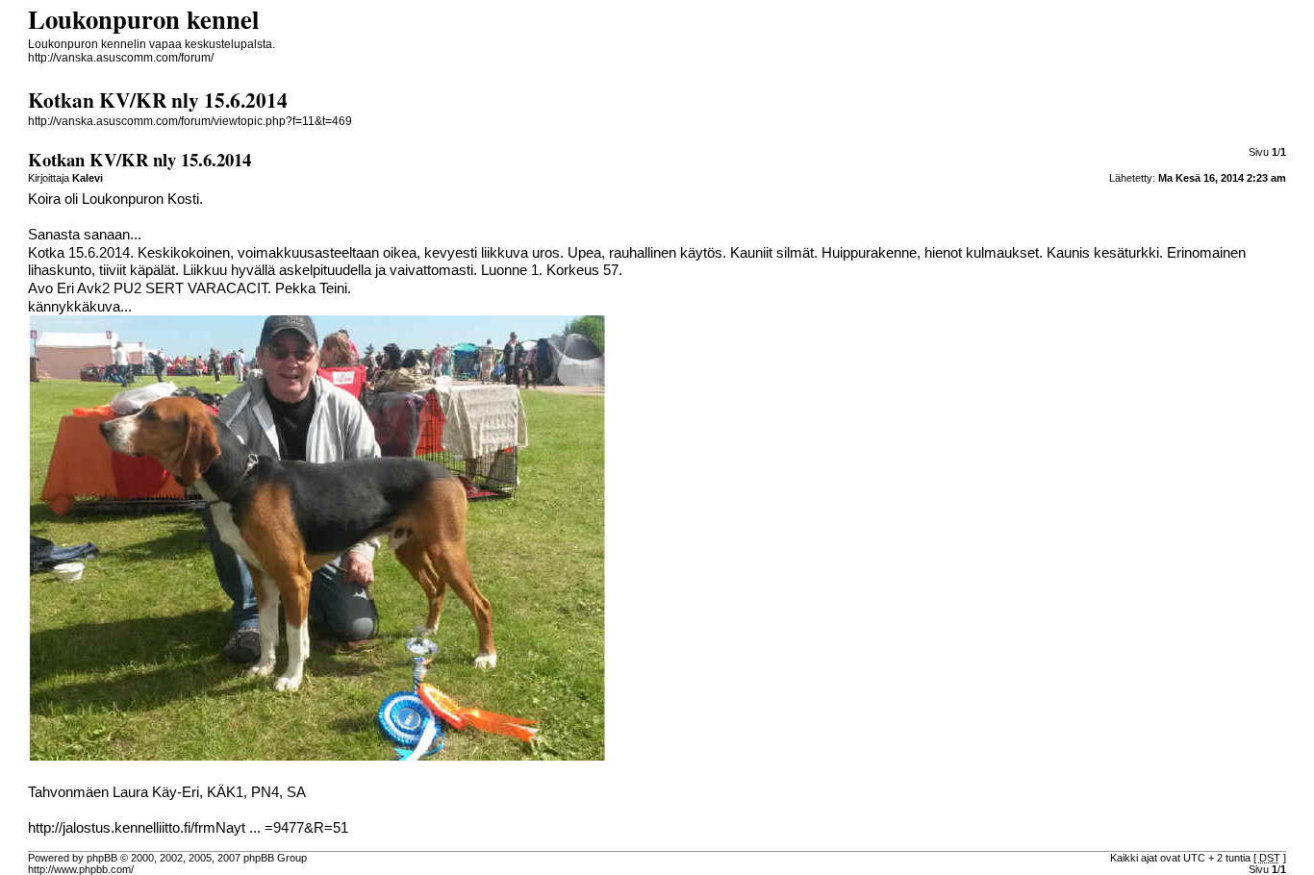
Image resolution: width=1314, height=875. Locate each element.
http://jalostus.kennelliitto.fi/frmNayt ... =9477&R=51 (188, 828)
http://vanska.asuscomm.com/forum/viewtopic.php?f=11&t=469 (190, 121)
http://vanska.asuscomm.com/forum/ (121, 57)
